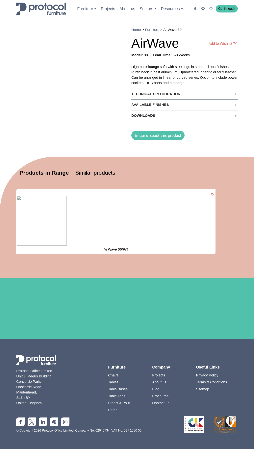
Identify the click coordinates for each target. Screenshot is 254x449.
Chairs (113, 375)
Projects (108, 9)
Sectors (146, 9)
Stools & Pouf (119, 403)
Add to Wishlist (220, 43)
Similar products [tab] (95, 173)
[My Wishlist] (203, 9)
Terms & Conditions (211, 382)
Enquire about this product (158, 135)
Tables (113, 382)
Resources (170, 9)
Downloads (143, 116)
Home (136, 30)
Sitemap (202, 389)
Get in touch (226, 8)
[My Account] (195, 9)
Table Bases (118, 389)
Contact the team (127, 342)
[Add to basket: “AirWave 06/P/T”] (213, 194)
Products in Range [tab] (44, 173)
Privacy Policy (207, 375)
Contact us (160, 403)
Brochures (160, 396)
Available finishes (150, 105)
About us (127, 9)
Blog (155, 389)
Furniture (85, 9)
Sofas (112, 410)
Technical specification (155, 94)
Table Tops (116, 396)
